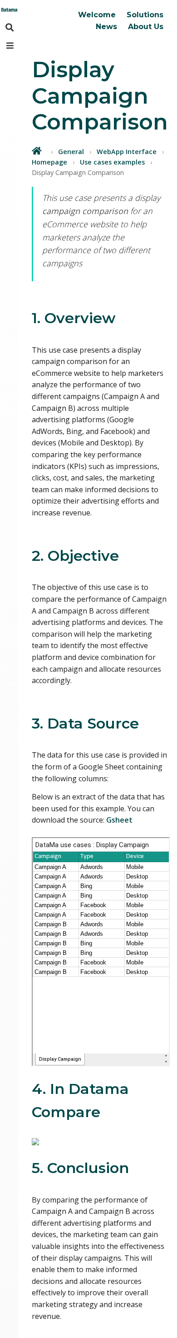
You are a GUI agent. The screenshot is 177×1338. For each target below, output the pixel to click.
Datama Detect (111, 35)
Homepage (49, 162)
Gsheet (119, 820)
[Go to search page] (9, 27)
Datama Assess (112, 49)
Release (52, 31)
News (106, 26)
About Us (145, 26)
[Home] (38, 150)
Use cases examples (112, 162)
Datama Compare (116, 20)
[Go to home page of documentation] (9, 9)
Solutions (145, 14)
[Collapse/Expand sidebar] (9, 45)
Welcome (97, 14)
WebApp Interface (127, 151)
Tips (46, 46)
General (71, 151)
